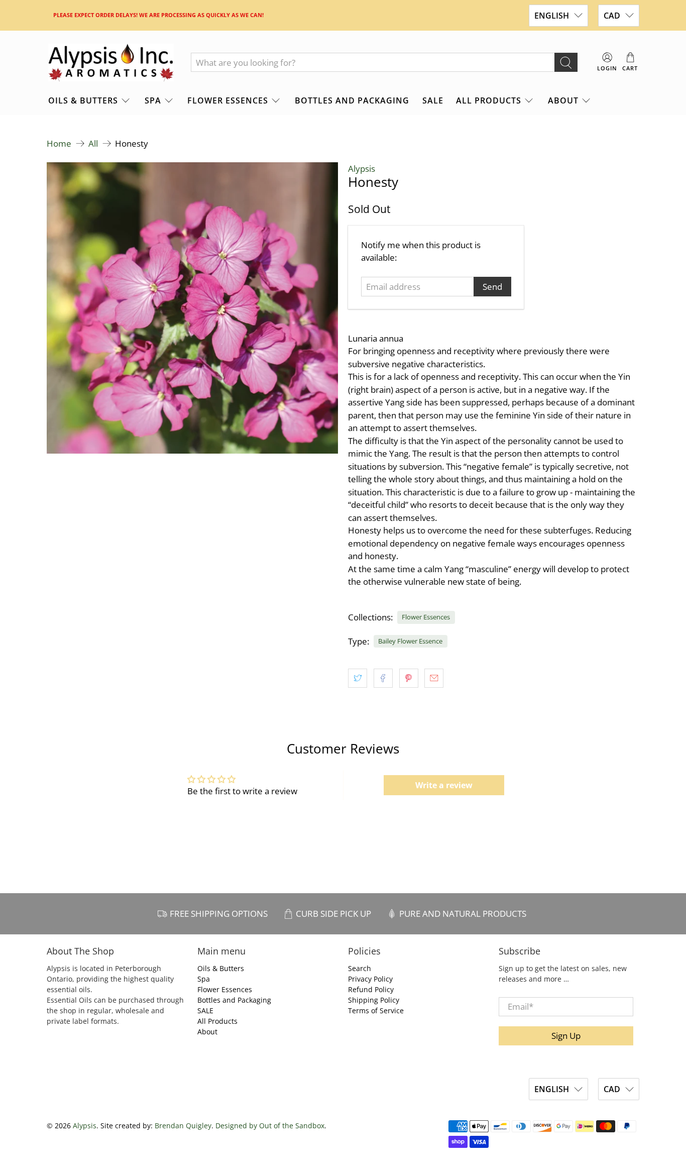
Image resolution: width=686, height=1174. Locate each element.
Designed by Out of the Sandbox (269, 1125)
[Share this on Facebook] (383, 678)
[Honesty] (192, 308)
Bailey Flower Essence (410, 641)
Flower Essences (227, 100)
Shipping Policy (373, 1000)
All (93, 143)
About (563, 100)
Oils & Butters (83, 100)
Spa (153, 100)
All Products (488, 100)
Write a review (444, 785)
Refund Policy (371, 989)
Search (359, 968)
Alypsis (361, 168)
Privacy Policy (370, 979)
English (551, 15)
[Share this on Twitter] (357, 678)
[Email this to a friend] (433, 678)
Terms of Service (376, 1010)
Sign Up (566, 1035)
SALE (432, 100)
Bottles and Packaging (352, 100)
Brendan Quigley (183, 1125)
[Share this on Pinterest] (408, 678)
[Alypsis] (111, 63)
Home (59, 143)
